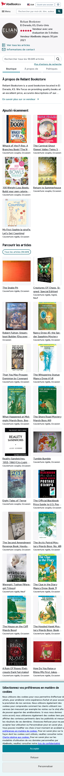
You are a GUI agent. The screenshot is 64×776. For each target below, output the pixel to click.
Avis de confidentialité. (49, 743)
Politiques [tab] (51, 68)
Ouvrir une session (45, 4)
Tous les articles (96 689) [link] (16, 251)
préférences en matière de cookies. (19, 731)
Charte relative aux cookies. (16, 737)
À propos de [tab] (31, 68)
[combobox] (36, 11)
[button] (58, 59)
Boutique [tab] (11, 68)
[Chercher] (59, 11)
